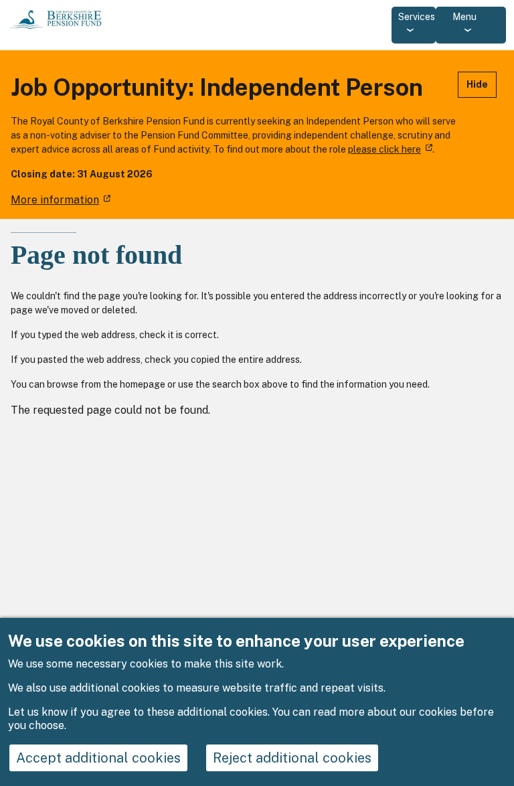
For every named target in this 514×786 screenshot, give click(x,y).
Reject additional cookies (292, 758)
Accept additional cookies (98, 758)
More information (55, 199)
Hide (477, 84)
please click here (384, 149)
